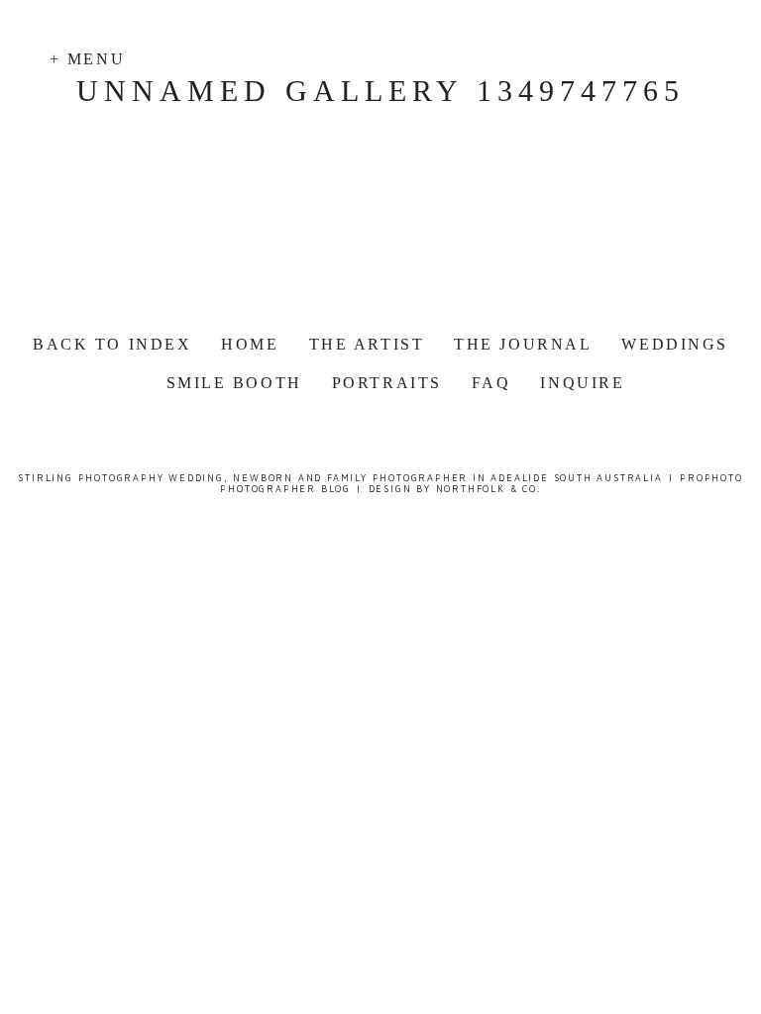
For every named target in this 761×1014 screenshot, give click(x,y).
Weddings (674, 344)
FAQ (491, 382)
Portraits (387, 382)
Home (249, 344)
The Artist (367, 344)
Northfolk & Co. (488, 488)
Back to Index (112, 344)
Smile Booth (234, 382)
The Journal (523, 344)
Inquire (582, 382)
